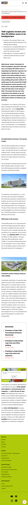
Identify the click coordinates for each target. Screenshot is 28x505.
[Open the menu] (26, 3)
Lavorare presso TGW (6, 486)
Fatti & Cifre (4, 455)
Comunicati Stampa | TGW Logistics (10, 453)
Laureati (3, 488)
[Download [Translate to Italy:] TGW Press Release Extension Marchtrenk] (4, 333)
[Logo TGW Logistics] (4, 3)
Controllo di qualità (6, 460)
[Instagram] (12, 501)
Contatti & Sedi (5, 458)
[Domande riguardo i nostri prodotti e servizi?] (24, 502)
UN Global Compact (6, 476)
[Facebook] (16, 496)
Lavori (2, 483)
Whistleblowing (5, 474)
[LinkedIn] (16, 501)
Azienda (3, 439)
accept (14, 376)
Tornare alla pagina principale (13, 17)
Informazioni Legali (6, 467)
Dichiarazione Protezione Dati (9, 469)
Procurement (4, 472)
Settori (3, 442)
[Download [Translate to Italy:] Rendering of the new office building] (4, 344)
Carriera (3, 447)
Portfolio (3, 444)
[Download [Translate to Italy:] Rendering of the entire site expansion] (4, 354)
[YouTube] (12, 496)
